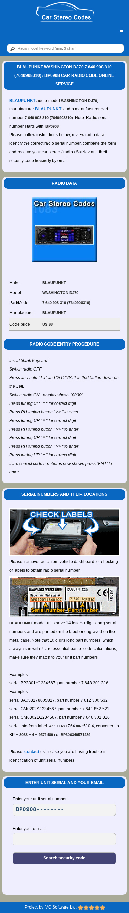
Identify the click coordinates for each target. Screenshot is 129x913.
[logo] (65, 12)
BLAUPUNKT (22, 100)
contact (31, 751)
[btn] (11, 48)
